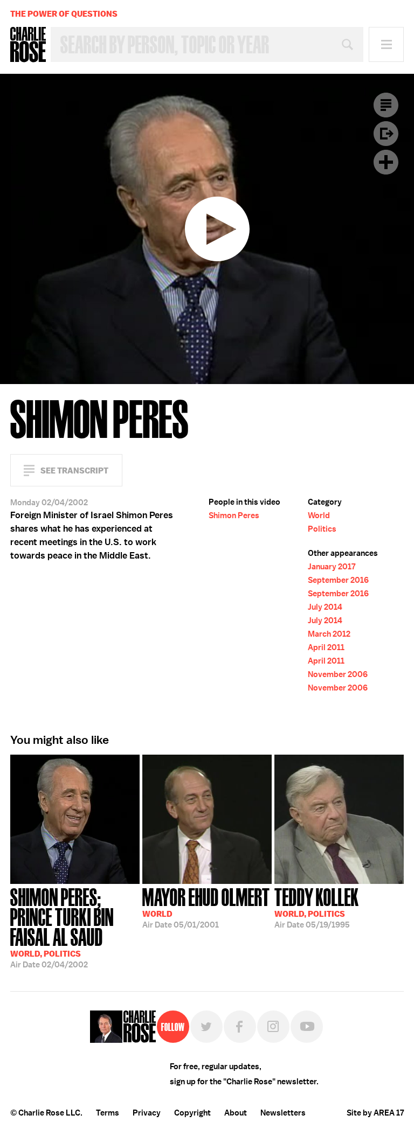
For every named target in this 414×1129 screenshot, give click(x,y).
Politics (322, 529)
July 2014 (325, 607)
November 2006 (338, 674)
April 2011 (326, 647)
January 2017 (331, 566)
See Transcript (74, 470)
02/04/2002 (62, 927)
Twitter (206, 1026)
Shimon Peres (234, 515)
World (319, 515)
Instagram (273, 1026)
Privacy (147, 1112)
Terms (107, 1112)
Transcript (386, 105)
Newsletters (283, 1112)
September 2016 (338, 580)
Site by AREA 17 (375, 1112)
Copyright (192, 1112)
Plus (386, 162)
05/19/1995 (316, 907)
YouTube (307, 1026)
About (235, 1112)
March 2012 (329, 634)
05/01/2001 (206, 907)
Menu (386, 44)
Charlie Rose (28, 44)
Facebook (240, 1026)
